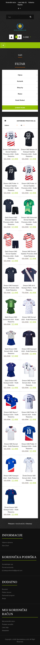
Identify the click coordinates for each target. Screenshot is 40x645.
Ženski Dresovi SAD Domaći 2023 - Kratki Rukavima (29, 478)
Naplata (20, 5)
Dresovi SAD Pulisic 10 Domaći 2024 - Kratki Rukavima (29, 414)
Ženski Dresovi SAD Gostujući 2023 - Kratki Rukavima (11, 509)
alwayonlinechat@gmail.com (13, 570)
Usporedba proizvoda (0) (26, 121)
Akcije (4, 598)
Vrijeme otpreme (7, 542)
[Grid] (5, 121)
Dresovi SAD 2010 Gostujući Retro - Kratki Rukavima (29, 287)
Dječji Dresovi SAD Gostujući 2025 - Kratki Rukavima (11, 382)
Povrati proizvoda (7, 567)
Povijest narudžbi (7, 624)
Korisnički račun (11, 2)
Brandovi (5, 589)
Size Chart (5, 545)
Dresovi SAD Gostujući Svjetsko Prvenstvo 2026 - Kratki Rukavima (11, 287)
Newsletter (5, 630)
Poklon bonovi (6, 592)
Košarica (31, 2)
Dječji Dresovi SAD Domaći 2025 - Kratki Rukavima (11, 351)
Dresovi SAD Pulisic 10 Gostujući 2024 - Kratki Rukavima (29, 446)
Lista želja (5, 627)
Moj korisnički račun (8, 621)
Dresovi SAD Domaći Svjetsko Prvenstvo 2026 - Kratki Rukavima (29, 253)
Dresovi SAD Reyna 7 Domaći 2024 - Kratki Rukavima (29, 382)
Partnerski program (8, 595)
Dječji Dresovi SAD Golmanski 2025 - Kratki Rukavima (11, 319)
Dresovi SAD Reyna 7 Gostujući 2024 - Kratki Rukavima (11, 414)
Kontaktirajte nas (7, 564)
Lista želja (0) (22, 2)
